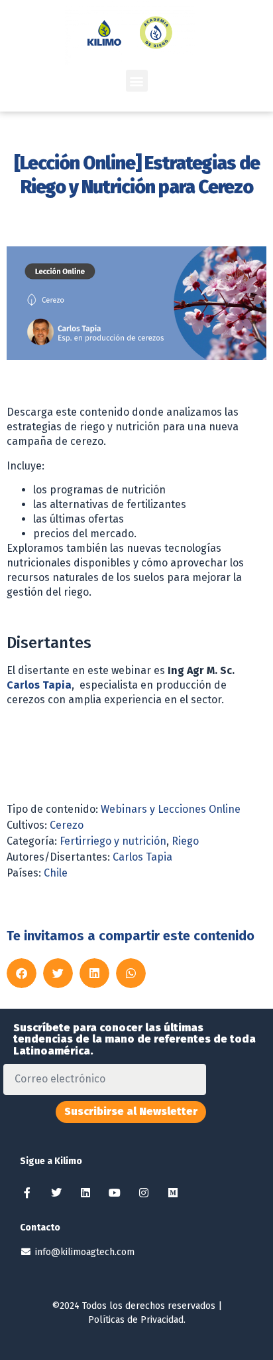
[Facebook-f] (27, 1192)
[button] (137, 81)
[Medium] (173, 1192)
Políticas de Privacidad (136, 1319)
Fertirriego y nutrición (113, 841)
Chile (56, 873)
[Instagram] (143, 1192)
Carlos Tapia (39, 685)
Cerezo (66, 825)
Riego (185, 841)
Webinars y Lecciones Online (171, 809)
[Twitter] (56, 1192)
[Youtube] (114, 1192)
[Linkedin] (85, 1192)
